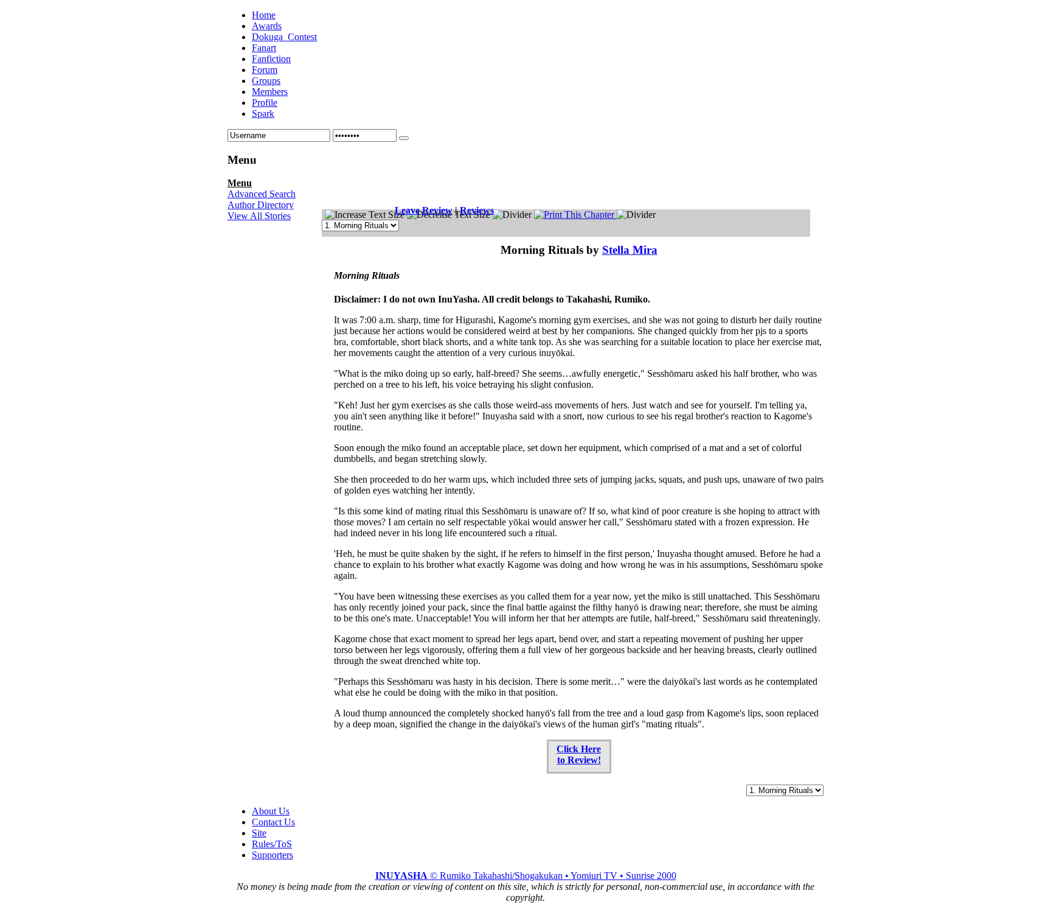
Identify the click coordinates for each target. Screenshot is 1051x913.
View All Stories (259, 216)
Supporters (272, 855)
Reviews (477, 210)
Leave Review (424, 210)
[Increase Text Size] (364, 214)
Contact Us (273, 822)
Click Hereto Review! (579, 754)
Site (259, 833)
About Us (271, 811)
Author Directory (260, 205)
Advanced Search (261, 194)
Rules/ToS (272, 844)
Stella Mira (629, 249)
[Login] (404, 138)
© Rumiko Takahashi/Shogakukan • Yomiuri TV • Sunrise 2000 (525, 875)
